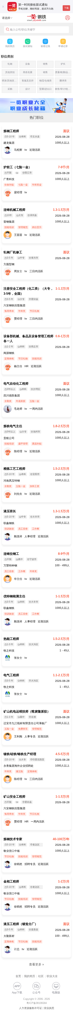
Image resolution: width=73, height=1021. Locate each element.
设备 (27, 64)
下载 (66, 8)
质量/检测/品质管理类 (63, 72)
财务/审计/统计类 (63, 89)
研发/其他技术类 (10, 80)
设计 (27, 89)
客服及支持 (27, 80)
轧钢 (10, 64)
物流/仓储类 (45, 80)
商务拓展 (27, 72)
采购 (10, 89)
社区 (41, 976)
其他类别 (10, 72)
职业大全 (52, 976)
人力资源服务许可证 (30, 1008)
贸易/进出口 (45, 89)
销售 (45, 64)
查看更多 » (36, 964)
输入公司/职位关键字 (22, 29)
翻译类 (63, 80)
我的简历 (29, 976)
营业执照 (49, 1008)
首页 (18, 976)
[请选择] (11, 18)
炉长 (63, 64)
